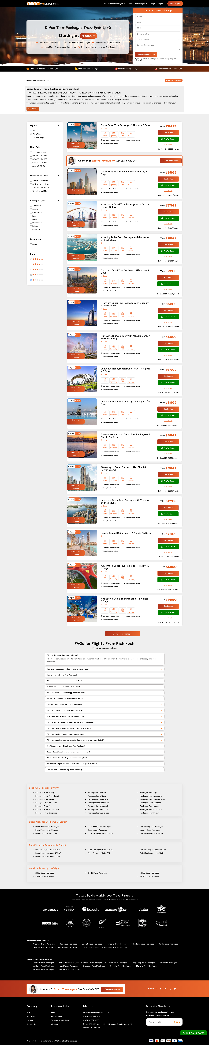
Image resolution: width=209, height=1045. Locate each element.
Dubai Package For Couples (46, 830)
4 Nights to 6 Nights (40, 184)
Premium (36, 229)
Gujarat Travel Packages (92, 944)
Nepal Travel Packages (68, 966)
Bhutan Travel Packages (69, 963)
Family (34, 216)
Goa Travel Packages (68, 944)
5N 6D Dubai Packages (44, 876)
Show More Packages (122, 634)
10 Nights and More (40, 191)
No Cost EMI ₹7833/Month (168, 622)
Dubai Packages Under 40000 (48, 853)
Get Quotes (168, 133)
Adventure (36, 206)
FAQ (53, 1012)
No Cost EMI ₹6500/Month (168, 425)
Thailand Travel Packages (43, 963)
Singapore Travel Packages (94, 966)
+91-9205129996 (91, 1020)
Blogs (153, 3)
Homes (29, 80)
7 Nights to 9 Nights (40, 187)
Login (160, 3)
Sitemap (55, 1024)
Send (177, 1022)
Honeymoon (37, 223)
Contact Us (31, 1024)
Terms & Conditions (60, 1020)
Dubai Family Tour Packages (99, 826)
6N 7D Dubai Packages (149, 876)
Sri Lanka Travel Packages (120, 966)
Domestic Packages (137, 3)
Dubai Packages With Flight (46, 833)
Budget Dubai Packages (150, 830)
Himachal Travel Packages (118, 944)
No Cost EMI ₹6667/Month (168, 491)
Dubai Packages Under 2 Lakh (47, 856)
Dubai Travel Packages (92, 963)
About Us (30, 1016)
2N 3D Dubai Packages (44, 873)
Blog (28, 1012)
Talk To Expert (169, 139)
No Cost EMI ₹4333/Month (168, 195)
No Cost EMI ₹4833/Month (168, 261)
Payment (30, 1020)
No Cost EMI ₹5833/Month (168, 327)
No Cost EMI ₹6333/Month (168, 392)
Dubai (34, 244)
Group (34, 219)
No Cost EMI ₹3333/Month (168, 149)
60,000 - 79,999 (39, 162)
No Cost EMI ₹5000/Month (168, 294)
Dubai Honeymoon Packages (47, 826)
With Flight (37, 134)
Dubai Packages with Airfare (151, 833)
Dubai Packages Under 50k (99, 853)
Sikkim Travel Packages (67, 947)
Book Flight (175, 3)
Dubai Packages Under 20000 (100, 850)
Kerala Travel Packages (168, 944)
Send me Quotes (144, 54)
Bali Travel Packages (168, 963)
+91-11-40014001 (92, 1016)
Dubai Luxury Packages (97, 830)
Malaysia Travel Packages (146, 966)
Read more (32, 109)
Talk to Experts (194, 1033)
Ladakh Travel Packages (43, 947)
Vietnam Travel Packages (43, 969)
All (34, 131)
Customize (37, 212)
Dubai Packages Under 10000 (47, 850)
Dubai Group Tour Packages (151, 826)
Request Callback (172, 161)
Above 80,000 (38, 166)
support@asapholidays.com (97, 1012)
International (39, 80)
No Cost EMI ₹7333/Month (168, 557)
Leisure (35, 226)
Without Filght (39, 137)
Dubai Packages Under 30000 (153, 850)
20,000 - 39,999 (39, 156)
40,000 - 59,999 (39, 159)
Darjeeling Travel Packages (115, 947)
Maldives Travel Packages (43, 966)
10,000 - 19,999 (39, 152)
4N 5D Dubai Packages (149, 873)
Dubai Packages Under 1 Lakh (152, 853)
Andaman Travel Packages (44, 944)
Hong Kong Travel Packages (143, 963)
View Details (168, 145)
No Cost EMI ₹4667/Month (168, 228)
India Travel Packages (91, 947)
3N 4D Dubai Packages (97, 873)
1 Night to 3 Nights (40, 181)
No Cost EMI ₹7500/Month (168, 589)
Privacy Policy (57, 1016)
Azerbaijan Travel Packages (70, 969)
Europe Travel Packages (117, 963)
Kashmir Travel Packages (143, 944)
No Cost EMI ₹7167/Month (168, 524)
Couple (35, 209)
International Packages (113, 3)
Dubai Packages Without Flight (100, 833)
